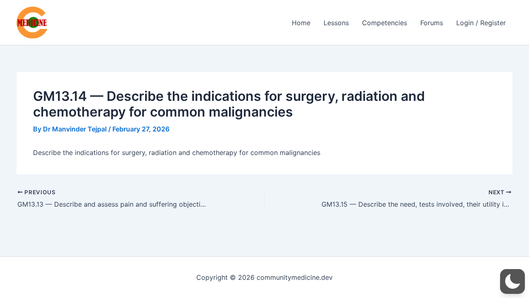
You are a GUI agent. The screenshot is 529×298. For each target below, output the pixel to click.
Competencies (384, 23)
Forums (431, 23)
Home (301, 23)
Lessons (336, 23)
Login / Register (481, 23)
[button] (512, 281)
